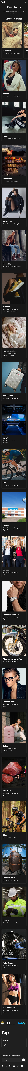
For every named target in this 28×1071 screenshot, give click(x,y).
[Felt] (14, 464)
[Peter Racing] (14, 944)
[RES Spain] (14, 772)
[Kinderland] (14, 160)
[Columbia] (12, 35)
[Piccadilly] (14, 245)
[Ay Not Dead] (14, 203)
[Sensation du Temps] (14, 596)
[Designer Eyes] (14, 683)
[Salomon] (14, 288)
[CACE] (14, 419)
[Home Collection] (14, 332)
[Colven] (14, 507)
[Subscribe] (23, 1059)
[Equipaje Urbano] (14, 859)
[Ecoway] (14, 902)
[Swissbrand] (14, 377)
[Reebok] (14, 75)
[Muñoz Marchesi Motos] (14, 640)
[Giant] (14, 816)
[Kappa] (14, 117)
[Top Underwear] (14, 989)
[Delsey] (14, 727)
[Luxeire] (14, 551)
